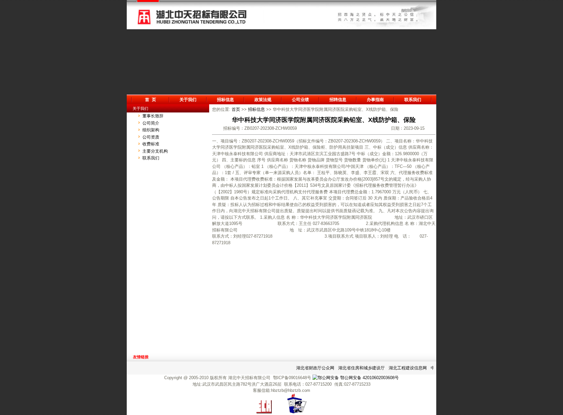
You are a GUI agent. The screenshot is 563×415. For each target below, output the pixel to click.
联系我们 (412, 99)
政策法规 (262, 99)
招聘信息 (337, 99)
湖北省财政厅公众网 (312, 367)
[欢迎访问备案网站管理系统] (264, 411)
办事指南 (375, 99)
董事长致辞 (153, 115)
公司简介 (150, 123)
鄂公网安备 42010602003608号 (369, 377)
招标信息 (225, 99)
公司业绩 (300, 99)
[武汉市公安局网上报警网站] (297, 411)
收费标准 (150, 143)
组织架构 (150, 129)
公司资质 (150, 137)
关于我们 (188, 99)
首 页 (150, 99)
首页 (236, 109)
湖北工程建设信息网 (405, 367)
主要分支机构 (155, 151)
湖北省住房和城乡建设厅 (358, 367)
